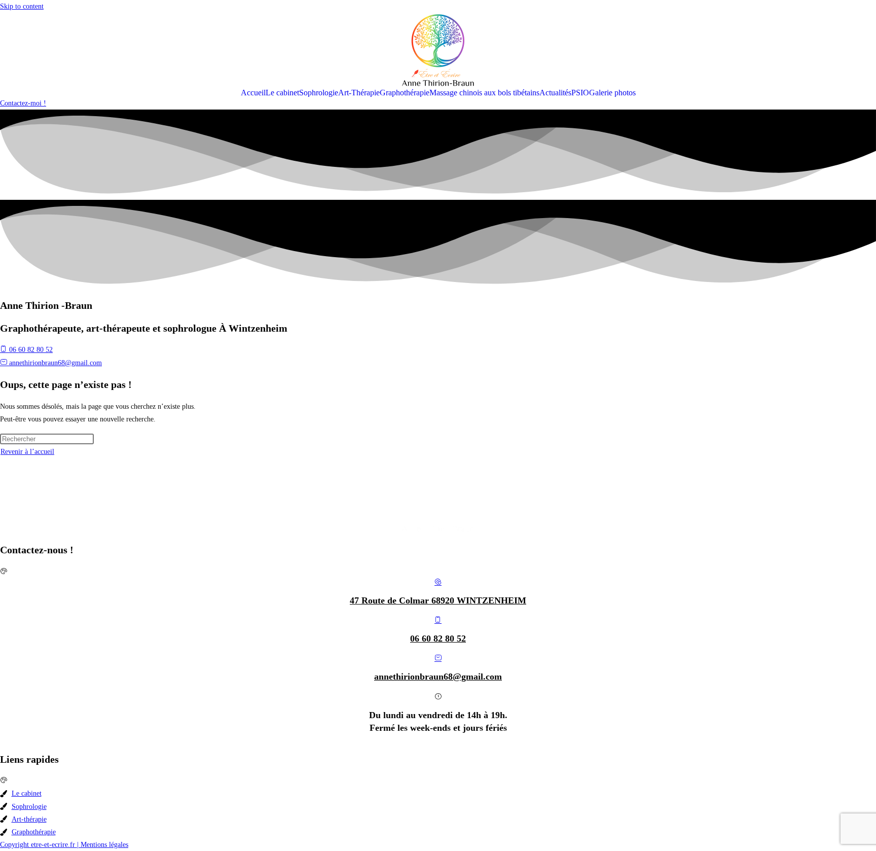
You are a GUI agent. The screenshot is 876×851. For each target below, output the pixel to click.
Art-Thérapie (359, 93)
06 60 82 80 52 (438, 638)
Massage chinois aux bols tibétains (484, 93)
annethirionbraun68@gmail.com (438, 676)
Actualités (555, 93)
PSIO (580, 93)
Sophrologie (318, 93)
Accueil (253, 93)
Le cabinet (282, 93)
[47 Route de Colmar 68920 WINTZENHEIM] (438, 582)
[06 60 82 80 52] (438, 620)
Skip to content (22, 6)
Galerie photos (612, 93)
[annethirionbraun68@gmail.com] (438, 658)
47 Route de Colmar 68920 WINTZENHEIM (438, 600)
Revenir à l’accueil (27, 451)
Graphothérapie (404, 93)
